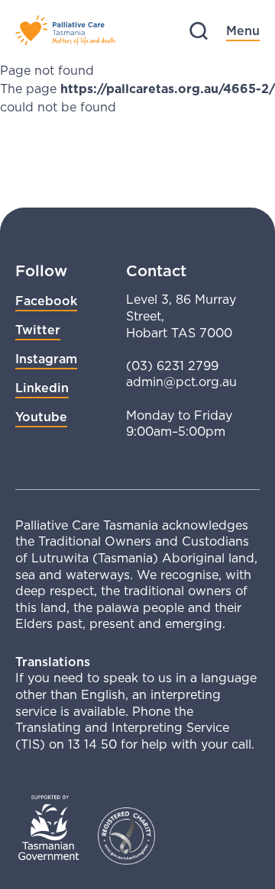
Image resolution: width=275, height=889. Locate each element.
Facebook (46, 300)
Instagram (46, 358)
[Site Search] (198, 31)
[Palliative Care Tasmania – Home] (65, 30)
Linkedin (42, 387)
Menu (243, 30)
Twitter (37, 329)
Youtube (41, 416)
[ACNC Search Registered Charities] (126, 836)
